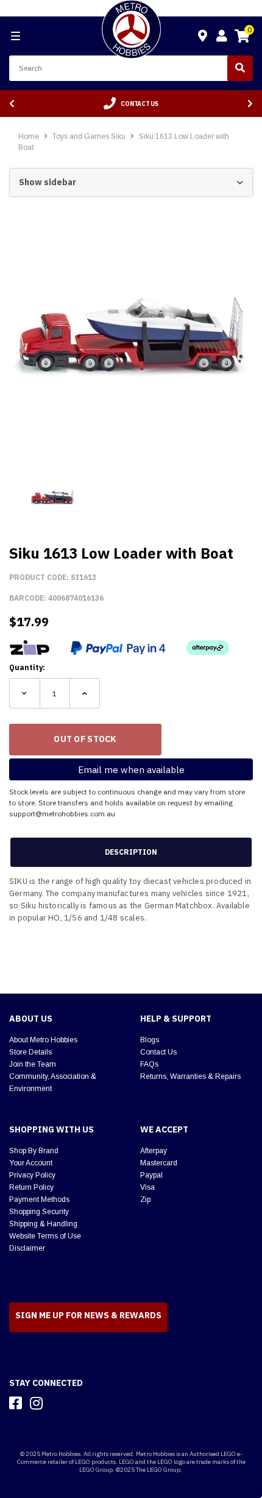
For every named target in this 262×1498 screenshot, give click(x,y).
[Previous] (12, 103)
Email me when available (131, 769)
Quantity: (27, 667)
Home (28, 136)
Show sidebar (47, 182)
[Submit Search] (240, 68)
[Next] (250, 103)
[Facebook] (15, 1403)
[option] (131, 103)
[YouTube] (58, 1403)
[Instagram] (36, 1403)
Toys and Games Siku (89, 136)
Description (131, 852)
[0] (242, 37)
